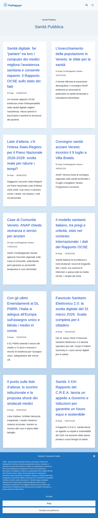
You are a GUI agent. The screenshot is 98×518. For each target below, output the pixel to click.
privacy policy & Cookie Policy (13, 489)
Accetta (49, 496)
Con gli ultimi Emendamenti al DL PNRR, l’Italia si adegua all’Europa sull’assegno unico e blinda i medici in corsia (23, 314)
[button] (94, 456)
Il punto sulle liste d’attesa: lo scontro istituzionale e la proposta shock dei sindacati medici (22, 392)
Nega (49, 503)
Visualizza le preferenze (49, 510)
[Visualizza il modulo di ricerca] (86, 5)
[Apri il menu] (92, 5)
